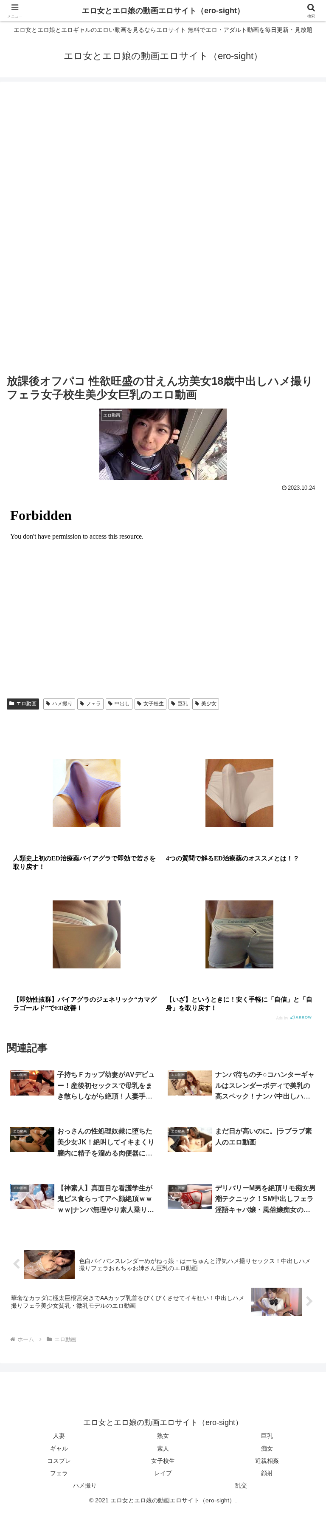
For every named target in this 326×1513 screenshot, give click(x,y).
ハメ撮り (62, 704)
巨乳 (182, 704)
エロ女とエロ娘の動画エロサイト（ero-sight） (163, 10)
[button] (301, 1234)
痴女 (267, 1448)
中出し (122, 704)
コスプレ (59, 1460)
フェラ (93, 704)
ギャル (59, 1448)
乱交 (241, 1485)
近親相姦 (267, 1460)
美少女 (208, 704)
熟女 (163, 1435)
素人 (163, 1448)
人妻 (59, 1435)
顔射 (267, 1473)
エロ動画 (26, 704)
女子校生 (153, 704)
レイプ (163, 1473)
